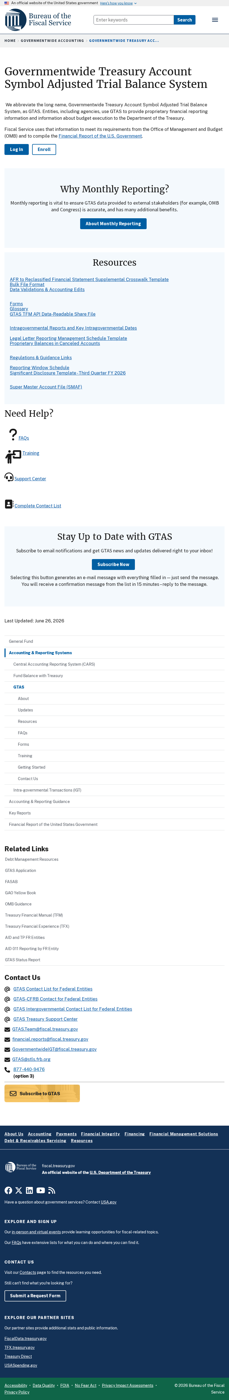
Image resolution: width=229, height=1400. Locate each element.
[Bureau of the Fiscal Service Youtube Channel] (40, 1192)
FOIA (64, 1385)
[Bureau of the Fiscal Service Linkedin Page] (29, 1192)
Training (30, 453)
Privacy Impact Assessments (127, 1385)
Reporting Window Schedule (39, 367)
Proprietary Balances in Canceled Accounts (55, 343)
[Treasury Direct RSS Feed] (51, 1192)
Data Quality (44, 1385)
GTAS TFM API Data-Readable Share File (53, 314)
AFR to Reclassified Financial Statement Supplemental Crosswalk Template (89, 279)
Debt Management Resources (31, 859)
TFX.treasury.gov (19, 1347)
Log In (16, 149)
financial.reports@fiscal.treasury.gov (50, 1039)
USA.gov (108, 1202)
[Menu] (216, 20)
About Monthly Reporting (113, 223)
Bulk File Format (27, 284)
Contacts (28, 1272)
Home (10, 40)
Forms (16, 303)
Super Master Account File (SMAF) (46, 387)
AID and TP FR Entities (25, 937)
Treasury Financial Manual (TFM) (34, 915)
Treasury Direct (18, 1356)
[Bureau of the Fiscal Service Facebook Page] (8, 1192)
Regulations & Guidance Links (41, 357)
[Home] (40, 20)
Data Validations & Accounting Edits (47, 289)
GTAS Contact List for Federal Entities (52, 989)
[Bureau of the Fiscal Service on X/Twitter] (19, 1192)
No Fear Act (85, 1385)
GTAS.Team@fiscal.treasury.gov (45, 1029)
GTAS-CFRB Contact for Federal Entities (55, 999)
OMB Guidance (18, 904)
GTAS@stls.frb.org (31, 1059)
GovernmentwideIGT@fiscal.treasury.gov (54, 1049)
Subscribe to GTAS (39, 1093)
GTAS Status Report (22, 959)
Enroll (44, 149)
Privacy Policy (16, 1392)
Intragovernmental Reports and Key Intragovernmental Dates (73, 328)
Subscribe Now (113, 564)
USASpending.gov (20, 1365)
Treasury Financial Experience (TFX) (37, 926)
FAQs (23, 438)
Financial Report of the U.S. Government (100, 136)
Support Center (30, 478)
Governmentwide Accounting (52, 40)
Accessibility (15, 1385)
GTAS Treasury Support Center (45, 1019)
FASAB (11, 881)
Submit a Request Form (35, 1296)
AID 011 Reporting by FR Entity (32, 948)
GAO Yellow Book (20, 892)
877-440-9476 (29, 1069)
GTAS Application (20, 870)
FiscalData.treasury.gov (25, 1338)
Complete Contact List (38, 506)
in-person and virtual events (36, 1232)
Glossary (19, 308)
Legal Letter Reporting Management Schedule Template (68, 338)
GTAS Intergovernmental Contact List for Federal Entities (72, 1009)
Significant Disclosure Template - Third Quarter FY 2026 (68, 373)
